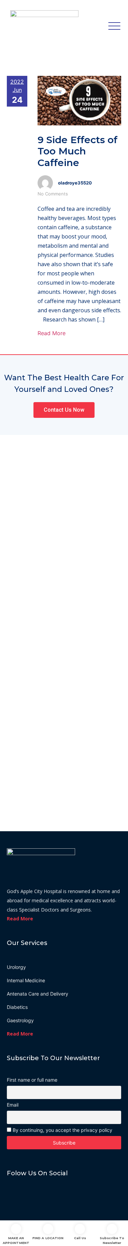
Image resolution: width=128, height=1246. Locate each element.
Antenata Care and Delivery (37, 994)
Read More (52, 333)
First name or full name (32, 1080)
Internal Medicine (26, 980)
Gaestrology (20, 1020)
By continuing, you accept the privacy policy (61, 1130)
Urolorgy (16, 967)
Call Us (80, 1238)
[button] (64, 410)
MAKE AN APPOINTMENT (16, 1240)
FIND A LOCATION (47, 1238)
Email (12, 1105)
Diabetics (17, 1007)
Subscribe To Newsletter (112, 1240)
